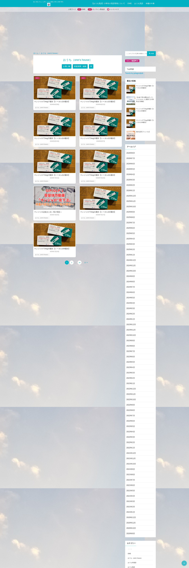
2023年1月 (130, 383)
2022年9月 (130, 405)
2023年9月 (130, 340)
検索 (152, 53)
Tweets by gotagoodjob (134, 73)
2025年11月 (131, 201)
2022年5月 (130, 426)
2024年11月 (131, 265)
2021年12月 (131, 453)
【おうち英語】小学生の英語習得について (108, 3)
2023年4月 (130, 367)
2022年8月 (130, 410)
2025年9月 (130, 212)
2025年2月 (130, 249)
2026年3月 (130, 180)
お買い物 (66, 66)
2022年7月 (130, 416)
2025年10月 (131, 206)
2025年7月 (130, 223)
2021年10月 (131, 464)
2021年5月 (130, 491)
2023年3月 (130, 373)
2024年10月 (131, 271)
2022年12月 (131, 389)
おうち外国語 (132, 562)
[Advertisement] (94, 31)
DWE (130, 3)
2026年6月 (130, 164)
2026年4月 (130, 174)
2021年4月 (130, 496)
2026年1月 (130, 190)
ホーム (35, 53)
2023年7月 (130, 351)
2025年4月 (130, 239)
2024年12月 (131, 260)
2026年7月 (130, 158)
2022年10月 (131, 399)
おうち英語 (138, 3)
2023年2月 (130, 378)
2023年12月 (131, 324)
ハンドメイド (114, 9)
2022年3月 (130, 437)
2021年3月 (130, 501)
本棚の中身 (150, 3)
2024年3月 (130, 308)
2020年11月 (131, 523)
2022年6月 (130, 421)
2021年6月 (130, 485)
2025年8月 (130, 217)
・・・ (130, 549)
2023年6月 (130, 357)
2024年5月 (130, 298)
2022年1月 (130, 448)
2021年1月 (130, 512)
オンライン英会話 (98, 9)
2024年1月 (130, 319)
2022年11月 (131, 394)
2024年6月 (130, 292)
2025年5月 (130, 233)
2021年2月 (130, 507)
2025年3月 (130, 244)
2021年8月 (130, 474)
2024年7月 (130, 287)
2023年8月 (130, 346)
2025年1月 (130, 255)
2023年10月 (131, 335)
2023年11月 (131, 330)
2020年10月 (131, 528)
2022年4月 (130, 432)
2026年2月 (130, 185)
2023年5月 (130, 362)
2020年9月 (130, 533)
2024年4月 (130, 303)
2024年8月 (130, 282)
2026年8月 (130, 153)
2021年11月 (131, 458)
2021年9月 (130, 469)
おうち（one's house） (50, 53)
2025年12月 (131, 196)
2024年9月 (130, 276)
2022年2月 (130, 442)
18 (79, 262)
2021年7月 (130, 480)
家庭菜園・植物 (80, 66)
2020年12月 (131, 517)
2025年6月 (130, 228)
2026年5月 (130, 169)
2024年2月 (130, 314)
